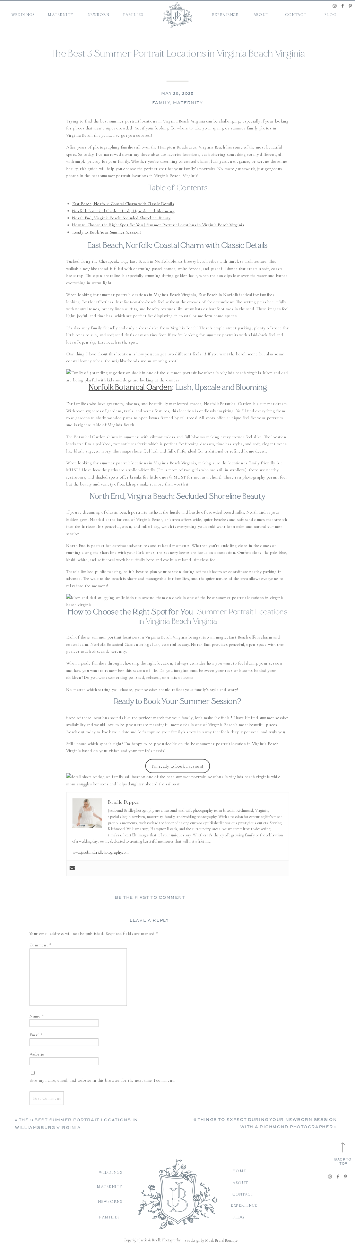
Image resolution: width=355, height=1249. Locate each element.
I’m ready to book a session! (178, 766)
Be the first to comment (150, 898)
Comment (40, 944)
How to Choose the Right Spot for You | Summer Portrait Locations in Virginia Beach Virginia (158, 225)
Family (161, 103)
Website (36, 1054)
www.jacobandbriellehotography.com (100, 852)
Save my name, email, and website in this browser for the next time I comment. (101, 1080)
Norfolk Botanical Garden (130, 388)
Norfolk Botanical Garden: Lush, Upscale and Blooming (123, 210)
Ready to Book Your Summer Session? (106, 232)
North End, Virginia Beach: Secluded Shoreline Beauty (121, 217)
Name (36, 1015)
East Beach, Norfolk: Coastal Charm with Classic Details (123, 203)
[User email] (72, 868)
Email (36, 1035)
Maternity (188, 103)
